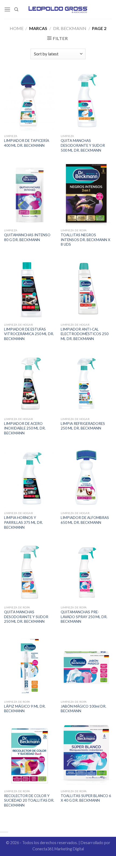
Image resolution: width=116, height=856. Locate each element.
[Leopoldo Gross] (58, 9)
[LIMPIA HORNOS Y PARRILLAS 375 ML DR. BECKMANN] (29, 478)
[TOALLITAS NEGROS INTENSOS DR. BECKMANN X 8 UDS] (86, 195)
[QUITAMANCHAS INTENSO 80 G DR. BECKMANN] (29, 195)
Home (16, 28)
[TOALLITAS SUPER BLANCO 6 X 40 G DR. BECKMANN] (86, 756)
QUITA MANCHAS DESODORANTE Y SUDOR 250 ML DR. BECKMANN (26, 617)
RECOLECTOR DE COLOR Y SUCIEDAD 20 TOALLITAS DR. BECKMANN (29, 800)
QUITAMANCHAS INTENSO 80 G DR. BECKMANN (27, 237)
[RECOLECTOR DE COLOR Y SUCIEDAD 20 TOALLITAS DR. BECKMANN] (29, 756)
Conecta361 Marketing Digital (58, 849)
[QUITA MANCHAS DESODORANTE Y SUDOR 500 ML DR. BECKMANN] (86, 101)
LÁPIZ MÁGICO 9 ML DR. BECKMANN (25, 708)
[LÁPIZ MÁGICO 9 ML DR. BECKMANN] (29, 666)
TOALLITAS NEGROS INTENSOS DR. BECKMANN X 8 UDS (85, 240)
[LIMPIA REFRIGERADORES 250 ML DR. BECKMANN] (86, 383)
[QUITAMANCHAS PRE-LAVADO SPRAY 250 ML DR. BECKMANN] (86, 572)
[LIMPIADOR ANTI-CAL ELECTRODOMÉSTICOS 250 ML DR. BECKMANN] (86, 289)
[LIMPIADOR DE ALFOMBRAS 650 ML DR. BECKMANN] (86, 478)
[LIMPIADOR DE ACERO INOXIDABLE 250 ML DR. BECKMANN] (29, 383)
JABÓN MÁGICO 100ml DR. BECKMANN (83, 708)
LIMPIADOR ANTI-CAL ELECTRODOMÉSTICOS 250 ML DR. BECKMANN (84, 334)
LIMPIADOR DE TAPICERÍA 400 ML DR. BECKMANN (26, 143)
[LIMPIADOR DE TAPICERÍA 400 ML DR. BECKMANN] (29, 101)
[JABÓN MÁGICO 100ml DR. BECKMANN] (86, 666)
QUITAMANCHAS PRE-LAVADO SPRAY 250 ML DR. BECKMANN (84, 617)
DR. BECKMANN (69, 28)
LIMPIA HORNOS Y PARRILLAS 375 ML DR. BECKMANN (23, 522)
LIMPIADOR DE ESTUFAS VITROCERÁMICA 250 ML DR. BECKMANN (29, 334)
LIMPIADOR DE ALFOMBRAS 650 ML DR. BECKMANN (85, 520)
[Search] (16, 9)
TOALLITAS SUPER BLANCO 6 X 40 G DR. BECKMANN (86, 798)
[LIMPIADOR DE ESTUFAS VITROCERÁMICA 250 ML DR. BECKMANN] (29, 289)
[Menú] (7, 9)
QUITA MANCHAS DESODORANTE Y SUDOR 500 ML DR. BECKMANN (83, 145)
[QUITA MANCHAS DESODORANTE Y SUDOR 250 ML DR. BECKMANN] (29, 572)
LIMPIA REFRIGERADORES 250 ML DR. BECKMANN (83, 426)
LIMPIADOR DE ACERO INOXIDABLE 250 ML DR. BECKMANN (25, 428)
